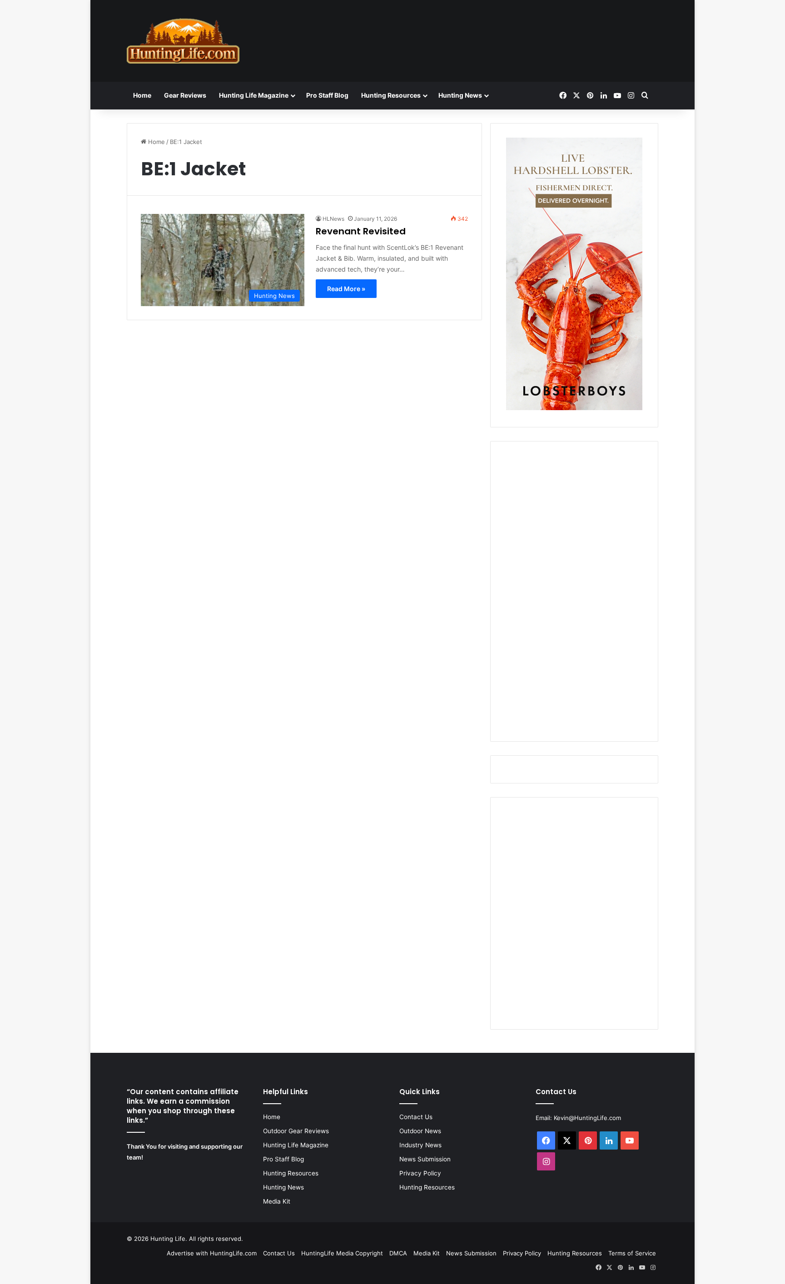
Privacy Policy (420, 1173)
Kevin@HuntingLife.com (587, 1117)
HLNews (333, 218)
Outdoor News (420, 1131)
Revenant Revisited (361, 231)
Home (142, 95)
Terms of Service (632, 1253)
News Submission (425, 1159)
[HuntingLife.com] (183, 41)
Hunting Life (167, 1238)
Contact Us (415, 1116)
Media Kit (276, 1201)
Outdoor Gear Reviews (296, 1131)
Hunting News (460, 95)
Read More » (346, 288)
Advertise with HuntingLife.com (212, 1253)
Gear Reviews (185, 95)
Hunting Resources (391, 95)
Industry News (420, 1145)
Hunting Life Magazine (253, 95)
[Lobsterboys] (574, 407)
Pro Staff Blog (327, 95)
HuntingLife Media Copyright (342, 1253)
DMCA (398, 1253)
